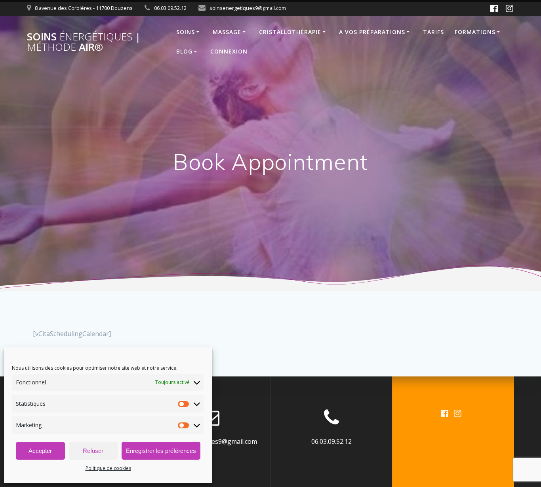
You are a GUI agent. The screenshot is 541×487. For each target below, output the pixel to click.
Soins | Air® (84, 42)
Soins (185, 32)
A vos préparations (372, 32)
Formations (475, 32)
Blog (184, 51)
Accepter (40, 450)
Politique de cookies (108, 468)
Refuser (93, 450)
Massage (227, 32)
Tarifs (433, 32)
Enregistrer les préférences (161, 450)
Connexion (229, 51)
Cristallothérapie (290, 32)
